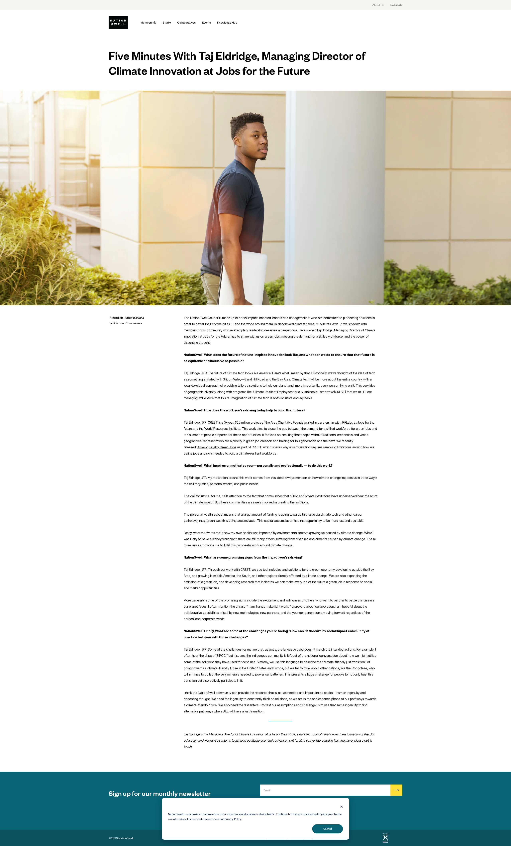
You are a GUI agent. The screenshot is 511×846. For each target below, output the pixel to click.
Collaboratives (186, 22)
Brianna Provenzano (127, 323)
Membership (148, 22)
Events (206, 22)
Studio (167, 22)
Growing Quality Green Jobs (216, 447)
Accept (327, 828)
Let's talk (396, 5)
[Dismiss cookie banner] (341, 806)
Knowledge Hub (227, 22)
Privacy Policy (232, 819)
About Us (378, 5)
